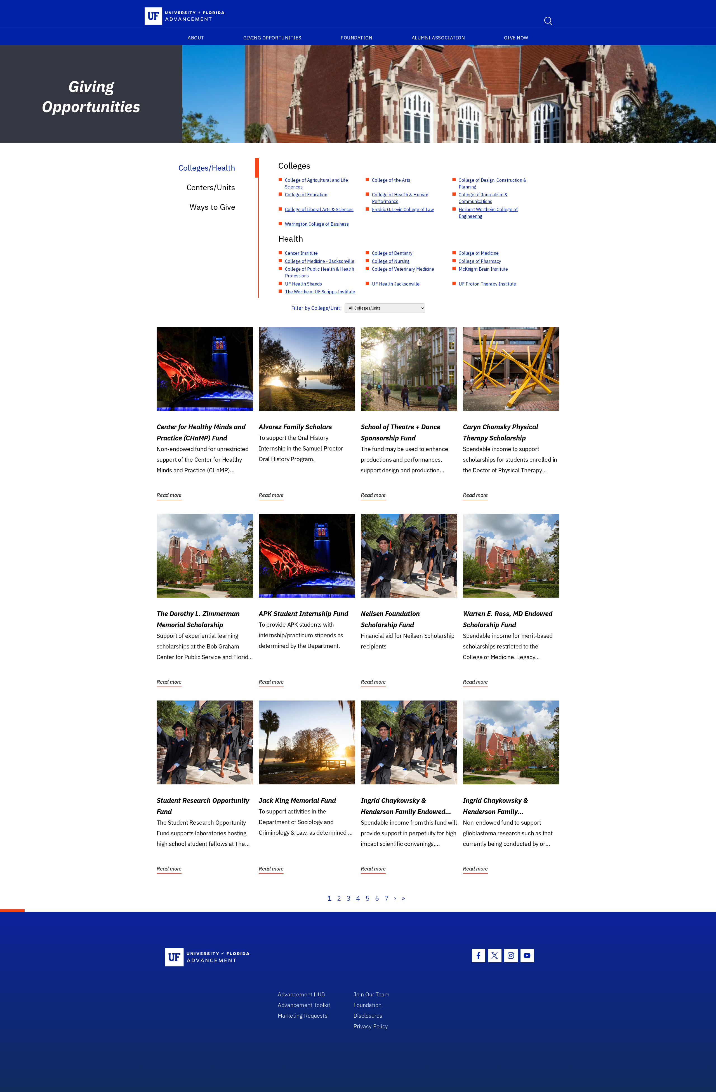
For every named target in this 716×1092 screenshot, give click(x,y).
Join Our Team (372, 994)
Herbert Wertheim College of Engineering (488, 213)
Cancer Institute (301, 253)
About (196, 38)
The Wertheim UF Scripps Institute (320, 291)
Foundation (356, 38)
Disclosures (368, 1015)
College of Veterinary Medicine (403, 269)
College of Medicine (479, 253)
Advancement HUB (301, 994)
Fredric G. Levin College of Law (403, 209)
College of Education (306, 194)
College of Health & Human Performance (400, 198)
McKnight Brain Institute (483, 269)
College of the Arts (391, 180)
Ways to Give (212, 207)
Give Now (516, 38)
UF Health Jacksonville (396, 284)
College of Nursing (391, 261)
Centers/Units (211, 187)
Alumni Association (438, 38)
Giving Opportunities (272, 38)
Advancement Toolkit (304, 1005)
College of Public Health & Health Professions (319, 272)
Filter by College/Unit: (316, 308)
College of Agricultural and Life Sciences (316, 183)
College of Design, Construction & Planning (492, 183)
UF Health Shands (303, 284)
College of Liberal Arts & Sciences (319, 209)
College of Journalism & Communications (483, 198)
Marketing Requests (303, 1015)
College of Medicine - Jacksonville (319, 261)
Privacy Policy (371, 1026)
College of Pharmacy (480, 261)
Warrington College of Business (317, 224)
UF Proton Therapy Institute (487, 284)
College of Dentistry (392, 253)
